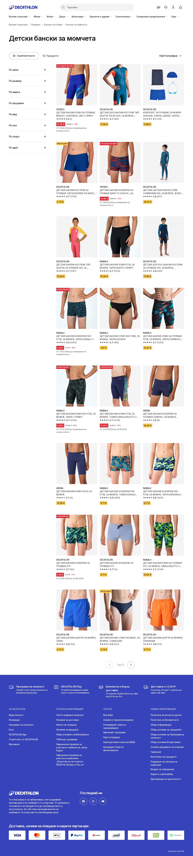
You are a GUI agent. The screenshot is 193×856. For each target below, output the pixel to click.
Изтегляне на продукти (164, 756)
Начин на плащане (66, 724)
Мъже (37, 16)
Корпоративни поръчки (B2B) (119, 742)
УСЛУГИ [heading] (107, 709)
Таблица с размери (67, 739)
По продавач (16, 103)
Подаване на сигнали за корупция (164, 763)
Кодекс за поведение (162, 769)
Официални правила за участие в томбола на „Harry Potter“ (71, 747)
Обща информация (161, 724)
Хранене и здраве (100, 16)
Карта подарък (111, 737)
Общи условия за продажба (166, 729)
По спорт (14, 136)
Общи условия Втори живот (166, 742)
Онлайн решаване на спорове (167, 747)
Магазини (14, 744)
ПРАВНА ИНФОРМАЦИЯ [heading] (163, 709)
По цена (13, 69)
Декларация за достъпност (166, 779)
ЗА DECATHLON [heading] (17, 709)
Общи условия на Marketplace (72, 734)
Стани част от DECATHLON (23, 739)
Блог (11, 729)
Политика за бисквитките (165, 720)
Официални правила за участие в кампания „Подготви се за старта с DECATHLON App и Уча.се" (70, 760)
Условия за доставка (67, 720)
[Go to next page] (131, 664)
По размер (15, 80)
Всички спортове (18, 16)
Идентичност (16, 715)
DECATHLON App (17, 734)
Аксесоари (78, 16)
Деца (62, 16)
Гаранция (156, 752)
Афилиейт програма (114, 732)
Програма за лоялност (21, 724)
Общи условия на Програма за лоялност (167, 736)
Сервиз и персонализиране (118, 720)
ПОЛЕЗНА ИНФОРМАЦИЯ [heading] (69, 709)
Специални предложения (150, 16)
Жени (50, 16)
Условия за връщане (67, 729)
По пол (13, 125)
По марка (14, 92)
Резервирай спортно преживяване (114, 726)
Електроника (123, 16)
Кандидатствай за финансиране (113, 748)
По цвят (13, 147)
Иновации (14, 720)
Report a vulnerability (162, 774)
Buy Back (108, 715)
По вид (13, 114)
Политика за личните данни (166, 715)
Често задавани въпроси (70, 715)
